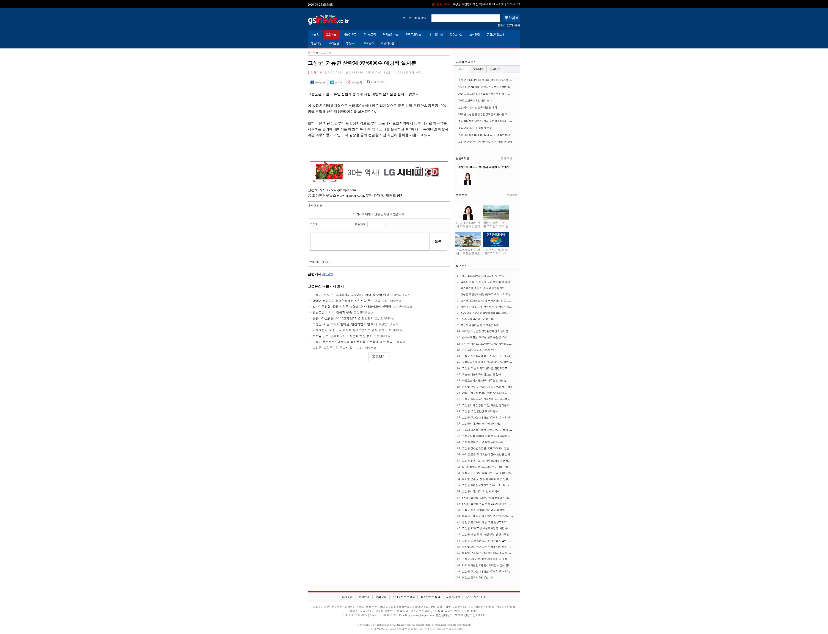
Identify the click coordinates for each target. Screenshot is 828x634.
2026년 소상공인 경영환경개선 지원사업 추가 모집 (346, 300)
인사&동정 (370, 34)
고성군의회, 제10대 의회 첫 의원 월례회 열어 (487, 436)
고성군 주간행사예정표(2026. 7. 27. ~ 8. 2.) (486, 571)
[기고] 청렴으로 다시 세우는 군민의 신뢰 (485, 466)
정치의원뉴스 (390, 34)
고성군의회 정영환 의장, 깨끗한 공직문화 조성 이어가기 (494, 405)
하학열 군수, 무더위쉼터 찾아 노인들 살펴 (486, 454)
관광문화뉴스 (413, 34)
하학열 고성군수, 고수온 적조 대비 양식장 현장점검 (491, 546)
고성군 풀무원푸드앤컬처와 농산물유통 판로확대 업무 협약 (352, 341)
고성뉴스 (331, 34)
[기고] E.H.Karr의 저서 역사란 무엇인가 (468, 224)
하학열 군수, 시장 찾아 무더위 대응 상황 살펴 (488, 479)
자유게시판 (387, 43)
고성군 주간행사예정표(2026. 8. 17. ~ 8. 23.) (486, 355)
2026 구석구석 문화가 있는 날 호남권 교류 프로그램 (491, 392)
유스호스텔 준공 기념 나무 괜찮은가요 (468, 251)
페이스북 (319, 82)
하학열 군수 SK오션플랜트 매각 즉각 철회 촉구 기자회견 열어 (497, 553)
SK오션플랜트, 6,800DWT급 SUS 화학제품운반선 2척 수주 (495, 497)
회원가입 (420, 18)
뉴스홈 (315, 34)
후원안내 (364, 596)
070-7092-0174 (358, 615)
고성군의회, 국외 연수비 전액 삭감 (482, 423)
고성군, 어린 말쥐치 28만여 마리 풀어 (483, 509)
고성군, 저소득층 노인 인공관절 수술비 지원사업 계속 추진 (495, 540)
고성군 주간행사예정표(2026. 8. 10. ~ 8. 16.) (486, 417)
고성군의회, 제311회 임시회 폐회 (481, 491)
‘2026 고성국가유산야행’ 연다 (475, 100)
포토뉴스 (369, 43)
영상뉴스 (351, 43)
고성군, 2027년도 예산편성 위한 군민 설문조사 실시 (491, 559)
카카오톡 (356, 82)
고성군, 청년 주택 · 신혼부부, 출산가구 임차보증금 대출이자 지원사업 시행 (505, 534)
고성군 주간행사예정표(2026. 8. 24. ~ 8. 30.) (496, 253)
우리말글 (334, 43)
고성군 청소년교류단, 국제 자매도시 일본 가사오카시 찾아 (495, 448)
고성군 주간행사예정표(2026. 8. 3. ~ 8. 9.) (485, 485)
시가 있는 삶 (435, 34)
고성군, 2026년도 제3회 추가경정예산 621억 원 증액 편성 (467, 4)
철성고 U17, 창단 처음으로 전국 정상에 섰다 (487, 472)
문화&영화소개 (495, 34)
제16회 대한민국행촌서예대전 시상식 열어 (486, 565)
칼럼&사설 (456, 34)
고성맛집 (474, 34)
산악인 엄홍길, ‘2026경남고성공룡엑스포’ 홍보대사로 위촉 (495, 343)
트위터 (338, 82)
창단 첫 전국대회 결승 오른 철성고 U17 (484, 522)
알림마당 (316, 43)
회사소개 (347, 596)
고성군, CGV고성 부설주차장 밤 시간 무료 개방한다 (491, 528)
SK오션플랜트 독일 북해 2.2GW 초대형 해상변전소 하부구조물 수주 (501, 503)
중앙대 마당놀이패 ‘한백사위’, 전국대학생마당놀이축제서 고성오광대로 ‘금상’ (503, 86)
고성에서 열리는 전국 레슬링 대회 (477, 107)
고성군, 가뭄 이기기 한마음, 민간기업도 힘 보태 (345, 324)
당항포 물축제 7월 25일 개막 (478, 577)
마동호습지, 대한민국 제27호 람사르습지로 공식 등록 (348, 330)
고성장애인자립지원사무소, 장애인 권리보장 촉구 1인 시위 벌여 (498, 460)
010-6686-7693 (388, 615)
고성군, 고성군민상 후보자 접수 (334, 347)
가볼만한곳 (349, 34)
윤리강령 (381, 596)
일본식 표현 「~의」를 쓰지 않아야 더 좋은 (495, 226)
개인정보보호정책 (403, 596)
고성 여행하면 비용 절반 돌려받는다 (482, 442)
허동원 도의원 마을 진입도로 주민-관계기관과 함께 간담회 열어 (498, 515)
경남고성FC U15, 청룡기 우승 (332, 312)
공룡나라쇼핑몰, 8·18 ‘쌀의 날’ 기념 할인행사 (343, 318)
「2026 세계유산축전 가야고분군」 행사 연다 (488, 429)
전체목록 (506, 158)
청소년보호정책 (430, 596)
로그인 (407, 18)
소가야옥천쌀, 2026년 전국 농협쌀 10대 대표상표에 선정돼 (352, 306)
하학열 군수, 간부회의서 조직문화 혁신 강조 (342, 336)
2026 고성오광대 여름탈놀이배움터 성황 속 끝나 (485, 93)
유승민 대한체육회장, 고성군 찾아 (481, 374)
